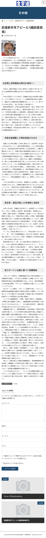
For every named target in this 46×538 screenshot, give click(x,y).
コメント (5, 403)
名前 (4, 426)
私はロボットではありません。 (14, 463)
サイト (4, 446)
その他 (15, 384)
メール (5, 436)
